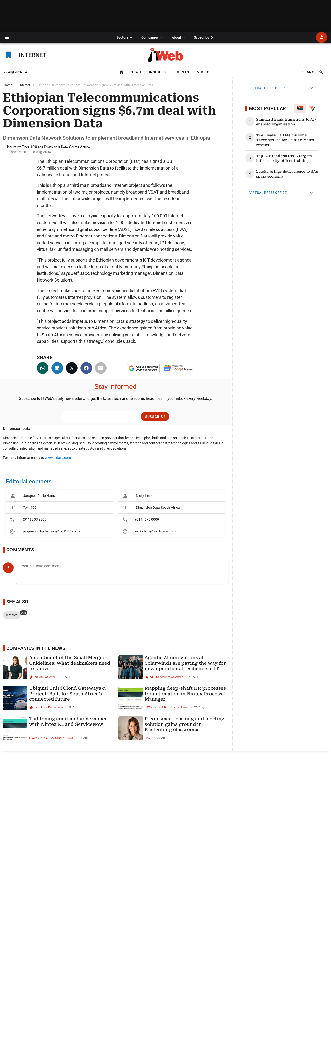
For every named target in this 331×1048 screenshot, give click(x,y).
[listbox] (59, 513)
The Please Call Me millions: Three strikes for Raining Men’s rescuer (285, 140)
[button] (7, 37)
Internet (24, 85)
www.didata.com (58, 458)
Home (8, 85)
